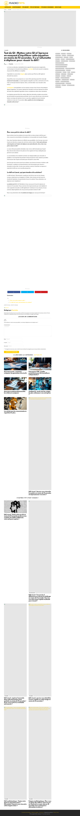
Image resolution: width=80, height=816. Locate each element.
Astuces (64, 55)
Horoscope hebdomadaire (61, 64)
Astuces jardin (71, 55)
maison (73, 72)
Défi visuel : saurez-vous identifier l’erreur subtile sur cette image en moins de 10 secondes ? (40, 699)
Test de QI (7, 305)
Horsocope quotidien (60, 70)
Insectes (68, 70)
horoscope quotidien (70, 68)
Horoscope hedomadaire (61, 66)
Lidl (69, 72)
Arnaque (69, 53)
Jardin (65, 72)
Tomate (64, 85)
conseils (58, 59)
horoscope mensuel (60, 68)
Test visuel (14, 305)
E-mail (5, 342)
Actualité (38, 355)
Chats (71, 57)
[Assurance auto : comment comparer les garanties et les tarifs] (15, 363)
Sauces (57, 81)
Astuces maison (59, 57)
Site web (6, 346)
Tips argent (25, 7)
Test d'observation (65, 81)
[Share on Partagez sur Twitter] (27, 292)
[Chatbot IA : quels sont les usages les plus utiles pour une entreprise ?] (40, 383)
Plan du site (41, 812)
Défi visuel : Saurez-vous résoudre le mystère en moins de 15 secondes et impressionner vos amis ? (40, 493)
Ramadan (58, 79)
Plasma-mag (55, 812)
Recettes (72, 79)
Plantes (57, 77)
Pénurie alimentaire (65, 77)
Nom (5, 339)
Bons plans (58, 7)
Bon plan (66, 57)
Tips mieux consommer (47, 7)
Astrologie (8, 7)
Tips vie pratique (34, 7)
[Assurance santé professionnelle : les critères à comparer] (15, 383)
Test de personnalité (60, 83)
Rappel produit (66, 79)
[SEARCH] (75, 7)
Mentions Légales (35, 812)
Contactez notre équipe (26, 812)
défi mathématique (70, 59)
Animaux (63, 53)
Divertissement (16, 7)
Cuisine (63, 59)
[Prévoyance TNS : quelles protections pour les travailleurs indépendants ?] (40, 363)
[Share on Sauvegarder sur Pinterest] (41, 292)
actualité (58, 53)
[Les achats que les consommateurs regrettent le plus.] (15, 403)
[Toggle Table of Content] (8, 298)
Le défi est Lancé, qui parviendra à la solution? (21, 302)
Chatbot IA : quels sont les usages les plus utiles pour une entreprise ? (40, 393)
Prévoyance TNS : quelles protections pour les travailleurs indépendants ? (39, 373)
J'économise (58, 72)
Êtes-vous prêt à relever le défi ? (17, 300)
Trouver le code (71, 85)
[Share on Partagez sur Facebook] (13, 292)
